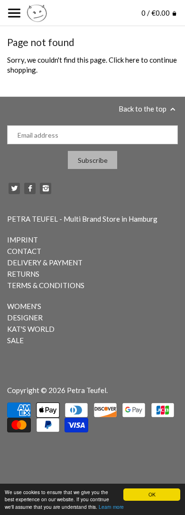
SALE (15, 340)
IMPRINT (22, 239)
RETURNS (23, 274)
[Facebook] (30, 188)
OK (152, 494)
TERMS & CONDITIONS (45, 285)
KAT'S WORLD (31, 329)
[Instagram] (45, 188)
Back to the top (143, 108)
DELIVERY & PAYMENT (45, 262)
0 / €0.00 (156, 13)
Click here (124, 60)
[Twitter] (14, 188)
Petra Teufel (86, 390)
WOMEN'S (24, 306)
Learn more (111, 506)
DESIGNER (25, 317)
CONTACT (24, 251)
